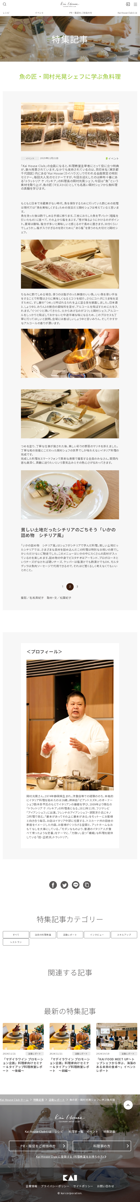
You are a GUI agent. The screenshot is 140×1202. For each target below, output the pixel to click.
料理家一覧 (76, 1131)
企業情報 (31, 1186)
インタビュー (97, 934)
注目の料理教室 (43, 934)
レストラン (16, 941)
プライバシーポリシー (55, 1186)
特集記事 (38, 1100)
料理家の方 (101, 1145)
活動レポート (70, 934)
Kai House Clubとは (127, 12)
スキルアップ (124, 934)
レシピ (6, 12)
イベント (39, 12)
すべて (16, 934)
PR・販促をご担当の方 (80, 12)
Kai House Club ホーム (14, 1100)
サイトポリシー (83, 1186)
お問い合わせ (105, 1186)
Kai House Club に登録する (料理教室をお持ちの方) (70, 1156)
